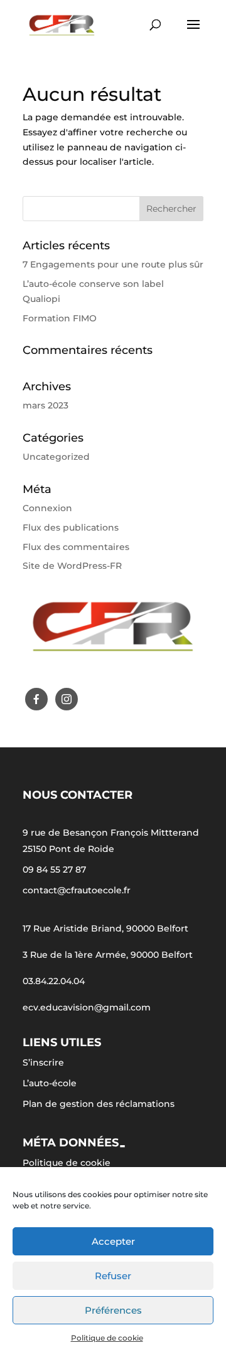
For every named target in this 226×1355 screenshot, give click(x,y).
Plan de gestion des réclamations (99, 1103)
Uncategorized (56, 456)
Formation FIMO (60, 318)
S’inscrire (43, 1062)
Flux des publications (71, 527)
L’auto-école (50, 1083)
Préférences (113, 1310)
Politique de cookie (107, 1337)
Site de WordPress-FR (72, 565)
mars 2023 (45, 405)
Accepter (113, 1241)
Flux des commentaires (76, 547)
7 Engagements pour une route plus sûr (113, 264)
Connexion (47, 508)
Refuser (113, 1276)
